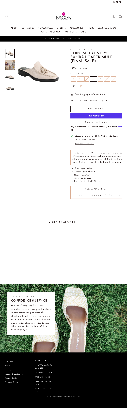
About (14, 28)
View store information (84, 144)
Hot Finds (69, 32)
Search (8, 366)
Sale (83, 32)
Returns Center (11, 378)
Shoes (60, 28)
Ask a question (96, 189)
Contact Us (27, 28)
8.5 (107, 79)
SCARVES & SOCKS (107, 28)
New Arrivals (45, 28)
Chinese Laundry (82, 49)
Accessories (77, 28)
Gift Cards (9, 362)
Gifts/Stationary (50, 32)
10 (81, 86)
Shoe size (77, 74)
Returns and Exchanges (96, 195)
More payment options (96, 122)
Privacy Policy (11, 370)
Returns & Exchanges (14, 374)
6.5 (80, 79)
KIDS (91, 28)
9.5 (74, 86)
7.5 (93, 79)
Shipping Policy (11, 382)
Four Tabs (76, 396)
